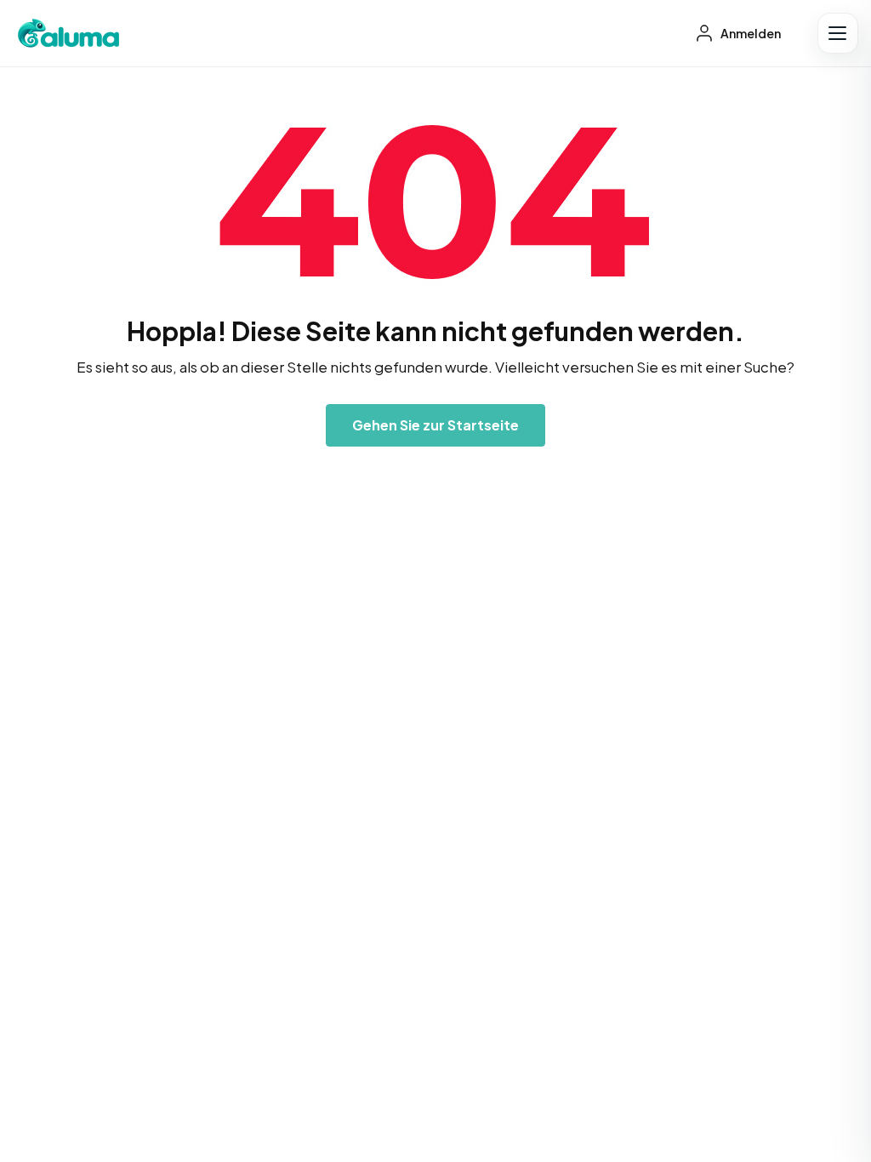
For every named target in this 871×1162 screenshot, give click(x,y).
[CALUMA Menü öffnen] (837, 33)
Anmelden (750, 33)
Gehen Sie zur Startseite (435, 425)
